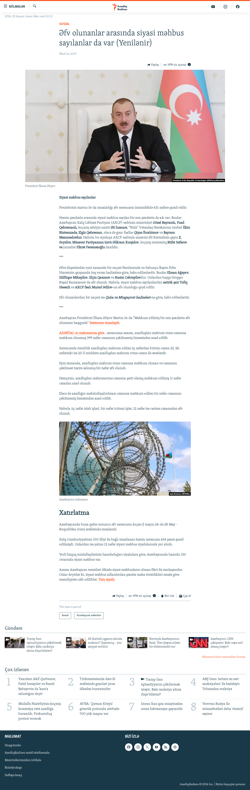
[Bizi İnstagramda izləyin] (225, 7)
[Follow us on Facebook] (128, 747)
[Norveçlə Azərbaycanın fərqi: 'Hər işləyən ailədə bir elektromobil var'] (137, 642)
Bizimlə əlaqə (13, 767)
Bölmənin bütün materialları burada (223, 657)
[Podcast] (175, 747)
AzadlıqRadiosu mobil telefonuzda (27, 753)
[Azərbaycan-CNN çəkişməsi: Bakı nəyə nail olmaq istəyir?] (199, 642)
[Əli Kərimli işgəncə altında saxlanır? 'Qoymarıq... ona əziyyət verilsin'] (76, 642)
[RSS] (166, 747)
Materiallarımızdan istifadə (23, 760)
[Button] (153, 64)
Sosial (64, 24)
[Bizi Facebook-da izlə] (238, 7)
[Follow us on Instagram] (138, 747)
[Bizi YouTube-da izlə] (213, 7)
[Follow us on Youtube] (156, 747)
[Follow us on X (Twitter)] (147, 747)
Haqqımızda (13, 745)
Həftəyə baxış (13, 775)
